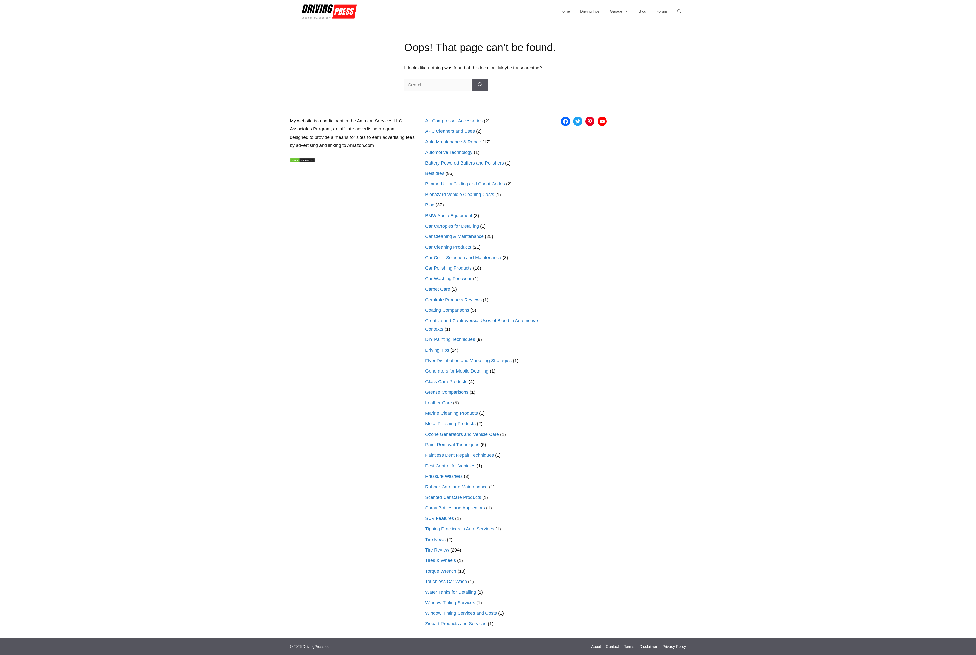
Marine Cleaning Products (451, 413)
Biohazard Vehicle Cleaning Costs (459, 194)
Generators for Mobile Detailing (457, 371)
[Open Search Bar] (679, 11)
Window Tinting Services (450, 602)
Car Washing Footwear (448, 278)
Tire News (435, 539)
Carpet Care (437, 289)
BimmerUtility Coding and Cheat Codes (465, 183)
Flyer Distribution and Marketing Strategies (468, 360)
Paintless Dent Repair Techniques (459, 455)
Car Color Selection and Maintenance (463, 257)
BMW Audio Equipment (448, 215)
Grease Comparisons (446, 392)
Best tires (434, 173)
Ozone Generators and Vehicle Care (462, 434)
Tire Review (437, 550)
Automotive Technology (448, 152)
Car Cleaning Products (448, 247)
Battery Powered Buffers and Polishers (464, 163)
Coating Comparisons (447, 310)
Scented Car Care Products (453, 497)
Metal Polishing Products (450, 423)
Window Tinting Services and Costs (461, 613)
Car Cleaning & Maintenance (454, 236)
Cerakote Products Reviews (453, 299)
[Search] (480, 85)
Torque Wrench (440, 571)
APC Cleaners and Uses (450, 131)
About (596, 646)
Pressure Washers (444, 476)
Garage (616, 11)
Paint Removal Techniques (452, 444)
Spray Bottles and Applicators (455, 507)
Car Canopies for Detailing (452, 226)
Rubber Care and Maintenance (456, 486)
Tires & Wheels (440, 560)
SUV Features (439, 518)
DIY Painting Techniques (450, 339)
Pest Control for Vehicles (450, 465)
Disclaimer (648, 646)
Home (565, 11)
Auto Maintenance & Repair (453, 141)
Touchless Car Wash (446, 581)
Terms (629, 646)
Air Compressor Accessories (454, 120)
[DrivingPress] (329, 11)
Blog (642, 11)
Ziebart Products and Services (455, 623)
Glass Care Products (446, 381)
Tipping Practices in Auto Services (459, 528)
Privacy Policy (674, 646)
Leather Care (438, 402)
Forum (661, 11)
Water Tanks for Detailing (450, 592)
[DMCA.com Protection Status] (302, 161)
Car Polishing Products (448, 268)
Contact (612, 646)
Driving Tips (590, 11)
